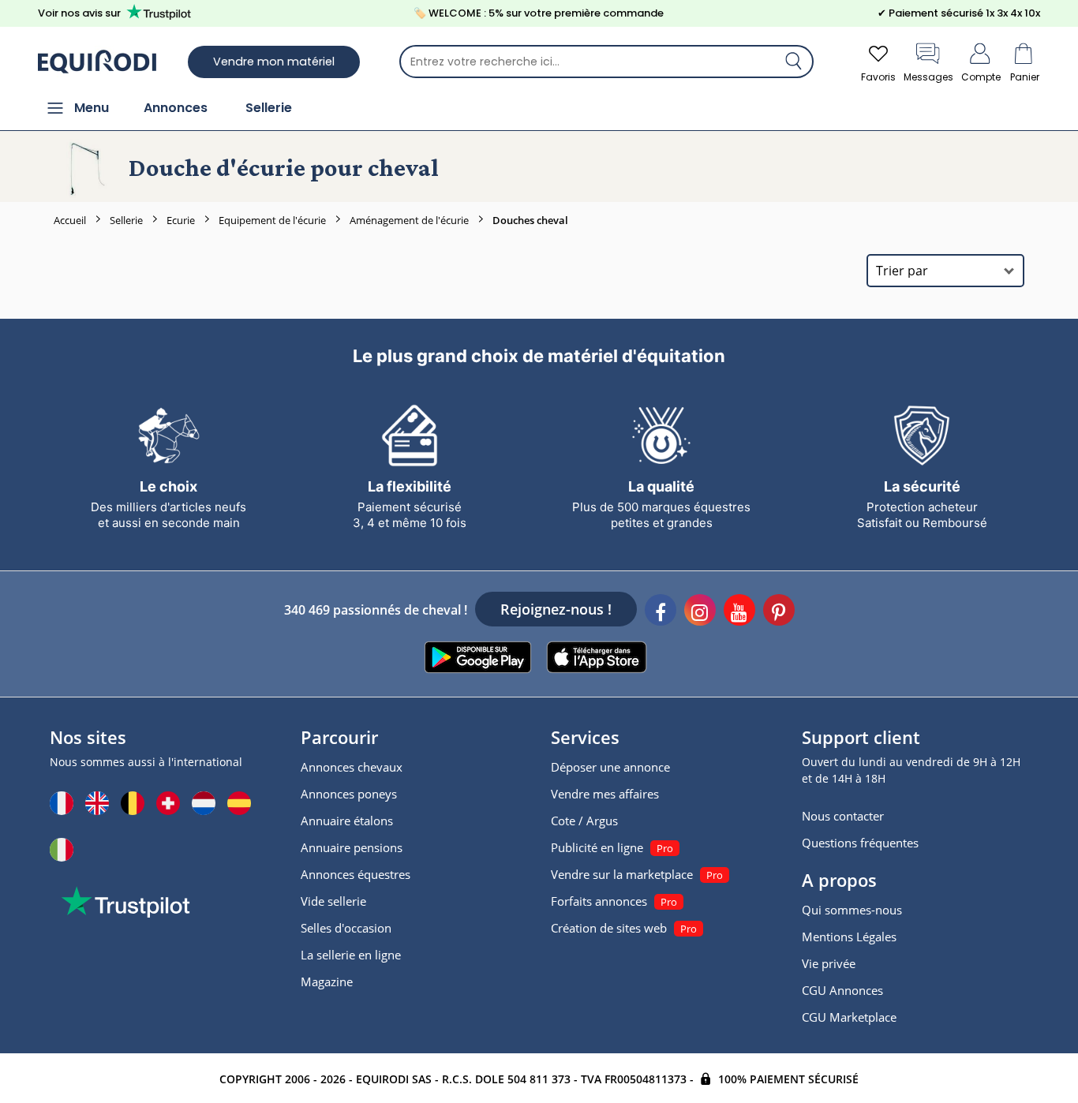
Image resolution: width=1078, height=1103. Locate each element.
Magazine (327, 981)
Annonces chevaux (351, 767)
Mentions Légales (849, 936)
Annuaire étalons (347, 820)
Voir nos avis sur (79, 13)
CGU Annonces (842, 990)
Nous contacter (843, 816)
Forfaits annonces (599, 901)
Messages (928, 77)
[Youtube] (739, 612)
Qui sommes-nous (852, 910)
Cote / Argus (584, 820)
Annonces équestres (355, 874)
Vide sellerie (333, 901)
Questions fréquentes (860, 843)
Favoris (878, 77)
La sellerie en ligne (351, 955)
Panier (1024, 77)
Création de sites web (609, 928)
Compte (981, 77)
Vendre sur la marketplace (622, 874)
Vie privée (828, 963)
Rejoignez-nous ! (556, 609)
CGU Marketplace (849, 1017)
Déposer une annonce (610, 767)
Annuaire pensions (351, 847)
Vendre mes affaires (605, 794)
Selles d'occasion (346, 928)
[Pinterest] (779, 612)
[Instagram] (700, 612)
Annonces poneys (349, 794)
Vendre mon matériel (274, 61)
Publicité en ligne (597, 847)
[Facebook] (660, 612)
